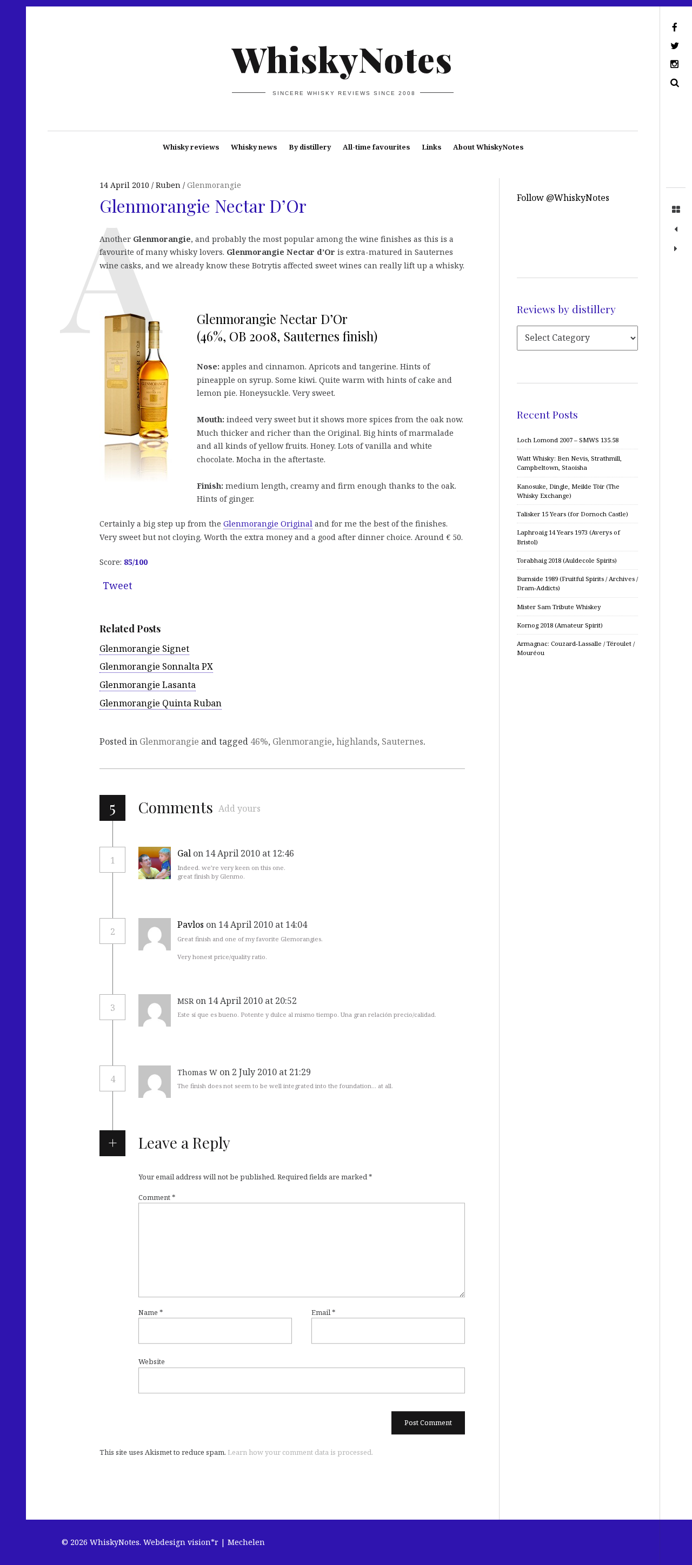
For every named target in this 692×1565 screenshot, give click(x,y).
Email (323, 1313)
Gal (184, 853)
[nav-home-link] (676, 210)
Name (150, 1313)
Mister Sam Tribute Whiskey (559, 607)
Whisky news (254, 147)
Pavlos (190, 924)
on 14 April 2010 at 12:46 (244, 853)
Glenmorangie (214, 185)
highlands (356, 741)
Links (431, 147)
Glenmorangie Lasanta (147, 685)
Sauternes (402, 741)
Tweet (117, 585)
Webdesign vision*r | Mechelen (204, 1542)
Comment (156, 1198)
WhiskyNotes (342, 59)
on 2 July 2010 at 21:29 (266, 1072)
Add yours (239, 808)
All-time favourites (376, 147)
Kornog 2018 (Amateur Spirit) (560, 625)
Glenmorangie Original (267, 523)
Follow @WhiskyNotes (563, 198)
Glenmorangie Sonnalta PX (156, 666)
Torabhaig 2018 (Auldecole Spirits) (567, 560)
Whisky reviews (191, 147)
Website (151, 1362)
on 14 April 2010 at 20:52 (247, 1001)
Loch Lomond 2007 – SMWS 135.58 (567, 440)
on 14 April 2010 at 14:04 (257, 924)
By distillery (310, 147)
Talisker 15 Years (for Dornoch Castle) (572, 514)
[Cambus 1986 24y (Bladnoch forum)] (676, 249)
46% (259, 741)
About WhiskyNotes (488, 147)
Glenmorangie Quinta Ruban (160, 703)
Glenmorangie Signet (144, 649)
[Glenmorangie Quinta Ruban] (676, 229)
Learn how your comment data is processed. (300, 1453)
